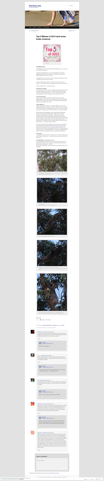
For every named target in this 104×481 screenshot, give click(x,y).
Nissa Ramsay (40, 403)
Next (74, 30)
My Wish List (40, 27)
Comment (64, 468)
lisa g (38, 380)
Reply (39, 338)
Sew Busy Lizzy (35, 5)
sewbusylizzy (54, 325)
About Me (34, 27)
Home (30, 27)
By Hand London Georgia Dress (49, 128)
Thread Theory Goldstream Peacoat (55, 125)
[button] (52, 160)
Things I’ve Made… (46, 27)
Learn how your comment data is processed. (51, 473)
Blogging (44, 325)
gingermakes (40, 432)
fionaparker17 (40, 331)
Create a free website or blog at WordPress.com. (44, 477)
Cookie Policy (21, 479)
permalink (62, 325)
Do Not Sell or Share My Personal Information (60, 477)
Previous (70, 30)
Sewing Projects (48, 325)
